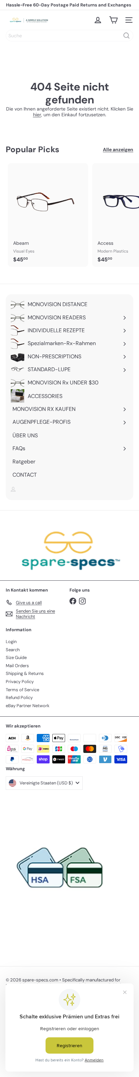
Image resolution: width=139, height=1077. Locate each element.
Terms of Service (22, 690)
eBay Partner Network (28, 706)
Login (11, 641)
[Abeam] (48, 215)
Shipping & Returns (25, 673)
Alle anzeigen (118, 150)
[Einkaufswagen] (113, 20)
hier (37, 115)
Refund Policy (19, 697)
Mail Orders (17, 666)
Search (13, 650)
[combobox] (69, 35)
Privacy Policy (20, 681)
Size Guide (16, 657)
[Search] (126, 35)
